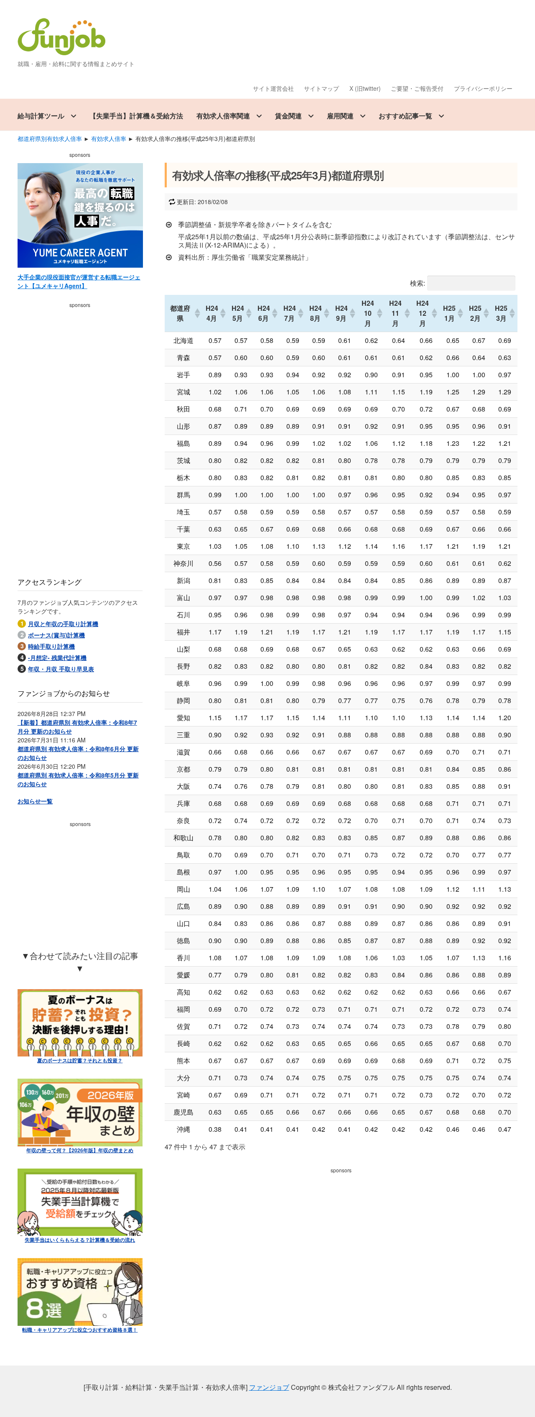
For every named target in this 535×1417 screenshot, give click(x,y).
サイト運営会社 (273, 88)
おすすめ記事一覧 (405, 115)
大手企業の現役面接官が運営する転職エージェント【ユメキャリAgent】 (79, 281)
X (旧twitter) (365, 88)
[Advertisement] (341, 1235)
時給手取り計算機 (51, 646)
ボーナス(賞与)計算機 (56, 635)
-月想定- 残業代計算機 (57, 657)
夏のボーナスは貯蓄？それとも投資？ (79, 1060)
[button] (196, 313)
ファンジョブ (269, 1387)
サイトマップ (321, 88)
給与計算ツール (41, 115)
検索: (417, 283)
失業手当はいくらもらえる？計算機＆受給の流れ (80, 1239)
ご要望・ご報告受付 (417, 88)
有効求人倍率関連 (223, 115)
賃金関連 (288, 115)
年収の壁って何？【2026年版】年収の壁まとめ (79, 1150)
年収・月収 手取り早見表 (61, 669)
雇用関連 (340, 115)
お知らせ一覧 (35, 801)
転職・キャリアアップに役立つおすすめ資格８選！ (80, 1329)
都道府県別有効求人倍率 (50, 138)
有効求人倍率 (108, 138)
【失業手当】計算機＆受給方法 (136, 115)
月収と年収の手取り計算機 (63, 623)
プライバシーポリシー (483, 88)
